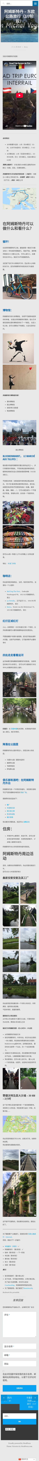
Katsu (9, 607)
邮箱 (7, 1355)
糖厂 (8, 805)
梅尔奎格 (10, 817)
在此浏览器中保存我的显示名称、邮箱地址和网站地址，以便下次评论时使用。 (19, 1377)
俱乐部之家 (11, 811)
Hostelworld (28, 1288)
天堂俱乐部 (11, 808)
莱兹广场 (23, 792)
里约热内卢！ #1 (7, 1399)
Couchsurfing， (10, 1285)
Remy (26, 47)
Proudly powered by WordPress (19, 1443)
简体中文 (24, 1459)
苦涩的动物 (11, 814)
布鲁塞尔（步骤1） (11, 1246)
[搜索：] (15, 3)
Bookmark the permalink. (11, 1292)
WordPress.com (26, 1446)
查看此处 (26, 822)
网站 (6, 1363)
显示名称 (9, 1346)
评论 (7, 1314)
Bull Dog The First (13, 591)
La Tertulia (11, 601)
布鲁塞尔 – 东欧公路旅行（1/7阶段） (31, 1402)
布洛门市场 (12, 563)
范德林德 (14, 729)
